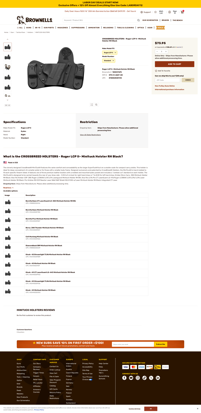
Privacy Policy (87, 364)
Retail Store (37, 379)
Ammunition (21, 370)
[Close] (197, 408)
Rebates (20, 394)
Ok (151, 409)
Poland (69, 393)
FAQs (101, 367)
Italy (68, 386)
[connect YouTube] (131, 378)
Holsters (30, 32)
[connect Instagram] (138, 378)
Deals (19, 390)
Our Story (37, 364)
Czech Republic (72, 373)
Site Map (85, 370)
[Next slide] (7, 100)
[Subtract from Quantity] (157, 51)
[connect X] (151, 378)
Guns (19, 364)
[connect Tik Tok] (144, 378)
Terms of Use (87, 374)
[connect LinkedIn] (158, 378)
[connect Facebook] (124, 378)
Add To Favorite (164, 71)
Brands (20, 387)
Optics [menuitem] (140, 28)
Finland (69, 376)
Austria (69, 369)
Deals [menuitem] (160, 28)
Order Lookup (55, 370)
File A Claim (54, 377)
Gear (12, 32)
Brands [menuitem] (165, 20)
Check (188, 80)
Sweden (69, 400)
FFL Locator (38, 383)
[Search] (138, 20)
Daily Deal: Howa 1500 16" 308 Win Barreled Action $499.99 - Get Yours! (100, 11)
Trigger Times (38, 373)
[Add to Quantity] (166, 51)
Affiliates (36, 386)
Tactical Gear (20, 32)
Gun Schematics (23, 400)
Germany (69, 383)
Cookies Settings (134, 409)
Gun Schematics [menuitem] (150, 20)
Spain (68, 396)
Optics (19, 380)
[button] (173, 12)
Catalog (53, 386)
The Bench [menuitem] (178, 20)
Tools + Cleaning (23, 377)
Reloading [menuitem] (108, 28)
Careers (36, 376)
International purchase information (169, 89)
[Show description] (8, 188)
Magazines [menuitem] (62, 28)
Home (6, 32)
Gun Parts (21, 367)
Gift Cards (54, 389)
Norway (69, 390)
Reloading (21, 374)
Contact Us (54, 366)
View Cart (53, 373)
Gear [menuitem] (150, 28)
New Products (22, 397)
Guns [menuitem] (28, 28)
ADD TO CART (174, 64)
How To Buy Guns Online (165, 86)
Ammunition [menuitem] (94, 28)
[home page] (35, 20)
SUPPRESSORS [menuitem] (78, 28)
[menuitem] (21, 27)
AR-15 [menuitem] (37, 28)
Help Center (103, 364)
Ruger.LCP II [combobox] (108, 53)
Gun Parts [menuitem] (49, 28)
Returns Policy (55, 392)
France (69, 379)
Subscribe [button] (160, 344)
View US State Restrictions (90, 135)
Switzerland (70, 403)
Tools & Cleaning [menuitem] (125, 28)
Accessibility (87, 367)
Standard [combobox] (107, 61)
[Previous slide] (7, 39)
